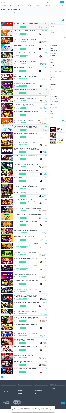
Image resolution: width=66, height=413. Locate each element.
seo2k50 (43, 349)
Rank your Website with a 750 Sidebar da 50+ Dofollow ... (26, 74)
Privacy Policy (20, 388)
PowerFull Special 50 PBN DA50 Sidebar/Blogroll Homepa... (26, 199)
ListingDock (53, 391)
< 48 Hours (53, 75)
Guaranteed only (54, 45)
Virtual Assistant (47, 5)
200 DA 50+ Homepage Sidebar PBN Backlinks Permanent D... (27, 309)
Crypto (52, 113)
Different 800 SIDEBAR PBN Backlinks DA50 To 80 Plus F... (26, 229)
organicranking (44, 320)
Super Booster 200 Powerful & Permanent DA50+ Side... (26, 221)
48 (18, 203)
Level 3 (52, 65)
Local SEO (55, 5)
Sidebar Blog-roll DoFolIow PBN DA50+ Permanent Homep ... (26, 368)
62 (18, 195)
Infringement (20, 390)
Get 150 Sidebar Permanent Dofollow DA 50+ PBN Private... (26, 38)
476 (18, 217)
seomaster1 (43, 217)
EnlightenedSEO (44, 41)
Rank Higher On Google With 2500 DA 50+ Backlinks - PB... (26, 30)
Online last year (54, 104)
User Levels (36, 388)
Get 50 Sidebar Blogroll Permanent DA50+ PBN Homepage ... (27, 251)
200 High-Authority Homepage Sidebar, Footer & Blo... (25, 118)
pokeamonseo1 (44, 210)
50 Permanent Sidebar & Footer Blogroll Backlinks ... (25, 236)
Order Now (23, 26)
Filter (63, 120)
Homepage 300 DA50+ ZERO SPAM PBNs (60, 129)
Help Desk (6, 387)
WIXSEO (43, 327)
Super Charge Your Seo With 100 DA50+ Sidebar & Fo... (25, 361)
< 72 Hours (53, 77)
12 (17, 269)
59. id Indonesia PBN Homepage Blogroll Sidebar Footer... (26, 353)
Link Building (4, 5)
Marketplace (53, 29)
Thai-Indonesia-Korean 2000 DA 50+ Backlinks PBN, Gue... (26, 60)
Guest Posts (62, 5)
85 (18, 166)
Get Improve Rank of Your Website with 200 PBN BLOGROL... (27, 302)
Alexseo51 (43, 129)
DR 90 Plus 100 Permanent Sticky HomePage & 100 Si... (25, 265)
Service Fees (20, 393)
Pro (53, 68)
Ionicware (52, 387)
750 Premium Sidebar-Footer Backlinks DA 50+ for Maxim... (26, 170)
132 (18, 291)
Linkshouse (44, 151)
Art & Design (11, 5)
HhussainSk (44, 85)
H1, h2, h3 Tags (54, 53)
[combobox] (57, 23)
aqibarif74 (43, 48)
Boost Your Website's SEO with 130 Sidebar (23, 82)
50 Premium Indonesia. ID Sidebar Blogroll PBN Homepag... (26, 111)
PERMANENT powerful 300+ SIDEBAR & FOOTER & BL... (25, 295)
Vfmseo (42, 26)
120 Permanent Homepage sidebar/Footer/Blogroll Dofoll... (26, 280)
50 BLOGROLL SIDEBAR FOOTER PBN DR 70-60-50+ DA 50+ (26, 192)
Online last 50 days (54, 101)
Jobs (51, 30)
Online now (53, 94)
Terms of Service (21, 387)
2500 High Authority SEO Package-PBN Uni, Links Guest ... (26, 273)
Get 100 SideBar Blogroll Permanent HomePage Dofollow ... (26, 52)
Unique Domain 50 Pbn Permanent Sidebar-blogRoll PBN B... (26, 243)
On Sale (52, 48)
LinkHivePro (44, 180)
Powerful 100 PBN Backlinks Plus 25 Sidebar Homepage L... (26, 67)
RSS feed (36, 391)
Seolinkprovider (44, 357)
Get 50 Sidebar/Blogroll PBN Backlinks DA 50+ (23, 104)
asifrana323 (45, 261)
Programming (39, 5)
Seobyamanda (44, 92)
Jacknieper (44, 342)
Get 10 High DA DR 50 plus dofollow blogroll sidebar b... (25, 258)
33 (18, 26)
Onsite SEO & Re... (30, 5)
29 (18, 100)
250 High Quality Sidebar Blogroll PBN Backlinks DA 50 (25, 96)
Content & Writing (20, 5)
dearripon (43, 298)
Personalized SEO (54, 55)
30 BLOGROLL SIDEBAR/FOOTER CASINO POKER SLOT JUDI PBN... (27, 207)
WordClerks (53, 394)
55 (18, 41)
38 (18, 129)
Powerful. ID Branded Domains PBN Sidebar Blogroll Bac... (26, 155)
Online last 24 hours (54, 96)
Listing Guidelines (21, 391)
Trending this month (54, 87)
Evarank (43, 202)
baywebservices (44, 305)
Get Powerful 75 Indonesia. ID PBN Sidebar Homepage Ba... (26, 23)
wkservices (44, 173)
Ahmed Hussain (44, 70)
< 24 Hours (53, 74)
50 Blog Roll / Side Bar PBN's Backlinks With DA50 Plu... (25, 148)
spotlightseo (43, 364)
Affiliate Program (37, 387)
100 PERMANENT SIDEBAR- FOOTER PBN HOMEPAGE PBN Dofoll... (28, 214)
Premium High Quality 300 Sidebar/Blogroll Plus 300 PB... (26, 133)
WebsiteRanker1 (44, 188)
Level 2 (52, 63)
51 (17, 225)
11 (17, 232)
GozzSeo (44, 283)
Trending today (54, 84)
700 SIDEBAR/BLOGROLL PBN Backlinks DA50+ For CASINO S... (27, 89)
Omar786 (44, 158)
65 (18, 210)
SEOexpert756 (44, 78)
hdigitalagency (44, 122)
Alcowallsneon (44, 195)
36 (18, 122)
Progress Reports (54, 56)
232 (18, 188)
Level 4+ (52, 67)
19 (18, 63)
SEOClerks (53, 388)
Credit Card (53, 111)
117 (18, 56)
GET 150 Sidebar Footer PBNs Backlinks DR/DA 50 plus (25, 331)
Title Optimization (54, 50)
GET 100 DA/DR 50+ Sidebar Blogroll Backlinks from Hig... (26, 177)
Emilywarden (44, 63)
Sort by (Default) (5, 19)
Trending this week (54, 86)
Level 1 (52, 62)
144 (18, 34)
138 (18, 254)
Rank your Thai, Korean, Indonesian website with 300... (25, 140)
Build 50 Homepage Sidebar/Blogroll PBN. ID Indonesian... (26, 346)
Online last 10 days (54, 99)
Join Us (41, 400)
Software (52, 32)
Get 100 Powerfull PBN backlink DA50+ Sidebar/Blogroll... (26, 324)
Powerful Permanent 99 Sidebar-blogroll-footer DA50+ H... (26, 287)
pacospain (44, 371)
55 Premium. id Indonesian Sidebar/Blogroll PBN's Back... (26, 317)
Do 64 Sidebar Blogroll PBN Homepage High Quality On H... (26, 126)
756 (18, 364)
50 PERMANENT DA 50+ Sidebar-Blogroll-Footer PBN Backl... (26, 185)
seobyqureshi (44, 335)
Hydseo (43, 239)
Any (52, 79)
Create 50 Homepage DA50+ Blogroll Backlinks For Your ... (26, 45)
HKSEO (44, 313)
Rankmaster (44, 114)
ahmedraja (44, 100)
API (35, 393)
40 (18, 107)
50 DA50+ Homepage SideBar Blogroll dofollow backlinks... (26, 163)
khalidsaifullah (44, 166)
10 (18, 159)
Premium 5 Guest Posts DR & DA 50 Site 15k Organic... (60, 140)
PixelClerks (53, 393)
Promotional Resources (38, 390)
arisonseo (44, 144)
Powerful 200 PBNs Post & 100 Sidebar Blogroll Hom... (25, 339)
